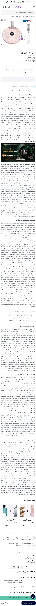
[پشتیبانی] (18, 566)
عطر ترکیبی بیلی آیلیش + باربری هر (27, 521)
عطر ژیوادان (30, 577)
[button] (4, 515)
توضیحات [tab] (32, 86)
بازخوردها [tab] (14, 86)
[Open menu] (34, 7)
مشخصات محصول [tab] (23, 86)
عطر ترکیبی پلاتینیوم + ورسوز (11, 521)
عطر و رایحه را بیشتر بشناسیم (15, 582)
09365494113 (31, 563)
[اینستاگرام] (22, 566)
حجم (33, 67)
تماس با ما (30, 587)
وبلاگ (20, 577)
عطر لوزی (32, 49)
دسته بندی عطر (26, 16)
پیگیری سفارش (29, 592)
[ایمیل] (10, 566)
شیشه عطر (17, 587)
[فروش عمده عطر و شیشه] (18, 153)
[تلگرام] (26, 566)
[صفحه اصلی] (33, 16)
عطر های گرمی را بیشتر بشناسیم (12, 580)
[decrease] (2, 79)
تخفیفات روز (27, 572)
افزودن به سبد (28, 603)
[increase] (33, 79)
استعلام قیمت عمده (14, 592)
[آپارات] (14, 567)
